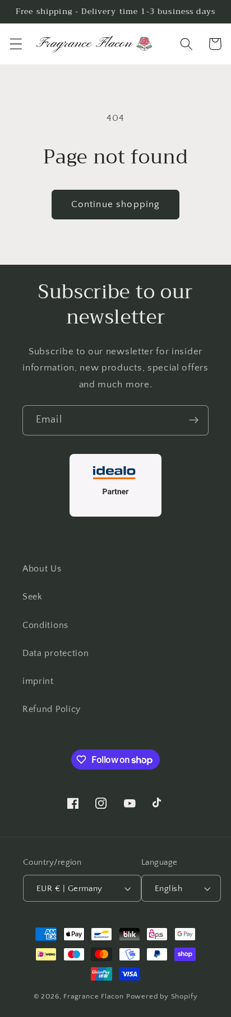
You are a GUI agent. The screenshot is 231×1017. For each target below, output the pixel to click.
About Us (42, 569)
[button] (16, 44)
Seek (32, 597)
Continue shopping (115, 204)
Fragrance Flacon (93, 996)
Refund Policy (51, 709)
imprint (38, 681)
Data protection (55, 653)
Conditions (45, 625)
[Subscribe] (193, 420)
